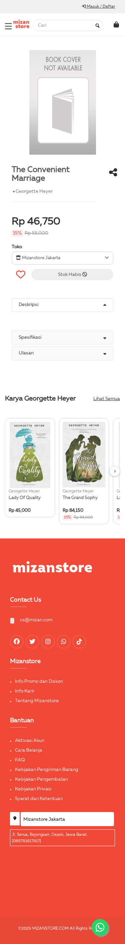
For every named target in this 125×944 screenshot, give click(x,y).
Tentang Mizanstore (37, 700)
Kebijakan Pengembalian (41, 779)
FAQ (20, 760)
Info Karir (24, 691)
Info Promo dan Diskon (39, 681)
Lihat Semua (106, 399)
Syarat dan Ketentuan (39, 798)
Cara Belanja (28, 750)
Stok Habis (70, 274)
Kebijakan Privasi (33, 789)
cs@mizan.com (36, 620)
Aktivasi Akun (29, 740)
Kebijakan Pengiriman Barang (46, 769)
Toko (17, 247)
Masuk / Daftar (100, 7)
